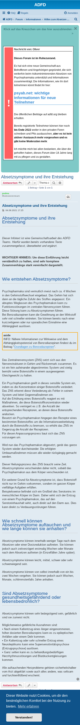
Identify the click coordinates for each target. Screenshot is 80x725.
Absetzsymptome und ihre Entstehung (37, 177)
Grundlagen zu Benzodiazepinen (34, 346)
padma (5, 193)
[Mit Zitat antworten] (68, 196)
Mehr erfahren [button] (28, 706)
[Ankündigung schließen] (75, 28)
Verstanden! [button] (24, 717)
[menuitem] (11, 13)
